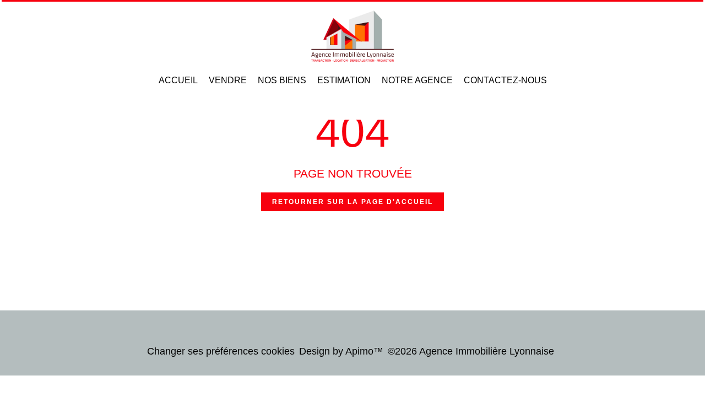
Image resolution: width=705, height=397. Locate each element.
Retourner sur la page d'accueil (352, 202)
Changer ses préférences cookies (221, 351)
